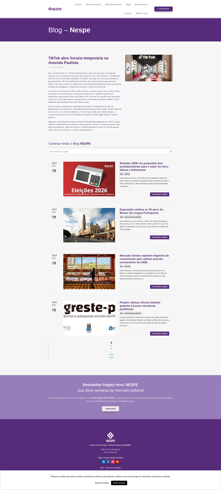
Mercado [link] (127, 266)
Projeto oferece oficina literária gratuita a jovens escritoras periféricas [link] (140, 306)
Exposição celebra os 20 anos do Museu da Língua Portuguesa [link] (141, 211)
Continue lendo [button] (159, 194)
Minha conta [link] (142, 13)
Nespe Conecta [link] (93, 4)
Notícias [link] (60, 67)
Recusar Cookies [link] (102, 483)
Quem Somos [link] (141, 4)
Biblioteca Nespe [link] (113, 4)
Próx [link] (111, 358)
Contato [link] (128, 13)
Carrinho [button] (164, 9)
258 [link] (111, 355)
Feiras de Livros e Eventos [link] (133, 217)
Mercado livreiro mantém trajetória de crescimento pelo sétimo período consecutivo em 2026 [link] (144, 259)
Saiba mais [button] (110, 409)
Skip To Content (9, 3)
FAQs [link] (102, 468)
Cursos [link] (78, 4)
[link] (55, 9)
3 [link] (111, 349)
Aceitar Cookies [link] (119, 483)
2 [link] (111, 346)
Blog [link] (128, 4)
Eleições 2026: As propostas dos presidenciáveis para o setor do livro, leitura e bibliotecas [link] (144, 166)
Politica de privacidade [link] (113, 468)
